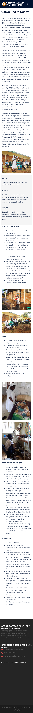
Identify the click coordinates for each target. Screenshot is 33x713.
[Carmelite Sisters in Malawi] (12, 4)
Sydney (20, 710)
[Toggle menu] (31, 4)
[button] (27, 4)
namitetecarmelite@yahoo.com (14, 656)
